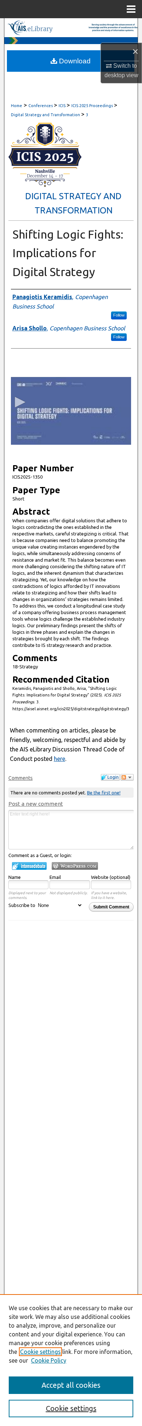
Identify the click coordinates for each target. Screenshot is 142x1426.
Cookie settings (40, 1351)
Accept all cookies (71, 1385)
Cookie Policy (48, 1360)
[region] (71, 1360)
